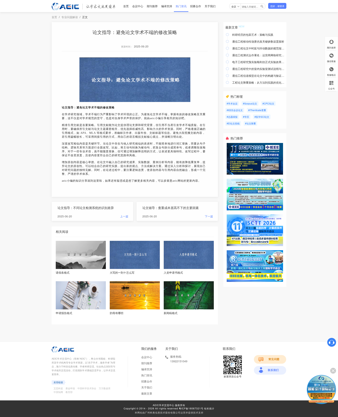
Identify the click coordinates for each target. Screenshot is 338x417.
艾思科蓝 (58, 388)
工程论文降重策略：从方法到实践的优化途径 (258, 82)
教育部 (69, 392)
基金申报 (70, 388)
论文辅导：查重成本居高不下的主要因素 (170, 207)
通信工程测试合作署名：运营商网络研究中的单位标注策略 (258, 55)
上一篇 (124, 216)
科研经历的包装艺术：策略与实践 (252, 35)
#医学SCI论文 (261, 116)
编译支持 (166, 6)
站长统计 (209, 408)
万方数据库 (105, 388)
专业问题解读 (69, 17)
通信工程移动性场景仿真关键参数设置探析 (258, 41)
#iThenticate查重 (257, 110)
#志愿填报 (232, 116)
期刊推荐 (152, 6)
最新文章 (146, 393)
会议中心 (137, 6)
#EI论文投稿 (233, 123)
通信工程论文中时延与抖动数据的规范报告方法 (258, 48)
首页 (126, 6)
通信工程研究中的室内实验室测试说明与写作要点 (258, 69)
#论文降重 (250, 123)
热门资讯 (181, 6)
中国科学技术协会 (86, 388)
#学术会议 (232, 103)
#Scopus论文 (250, 103)
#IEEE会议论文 (235, 110)
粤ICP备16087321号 (191, 408)
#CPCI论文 (268, 103)
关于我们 (210, 6)
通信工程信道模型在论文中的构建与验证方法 (258, 76)
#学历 (246, 116)
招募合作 (195, 6)
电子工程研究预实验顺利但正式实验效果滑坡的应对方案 (258, 62)
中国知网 (58, 392)
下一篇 (209, 216)
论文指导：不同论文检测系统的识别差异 (86, 207)
